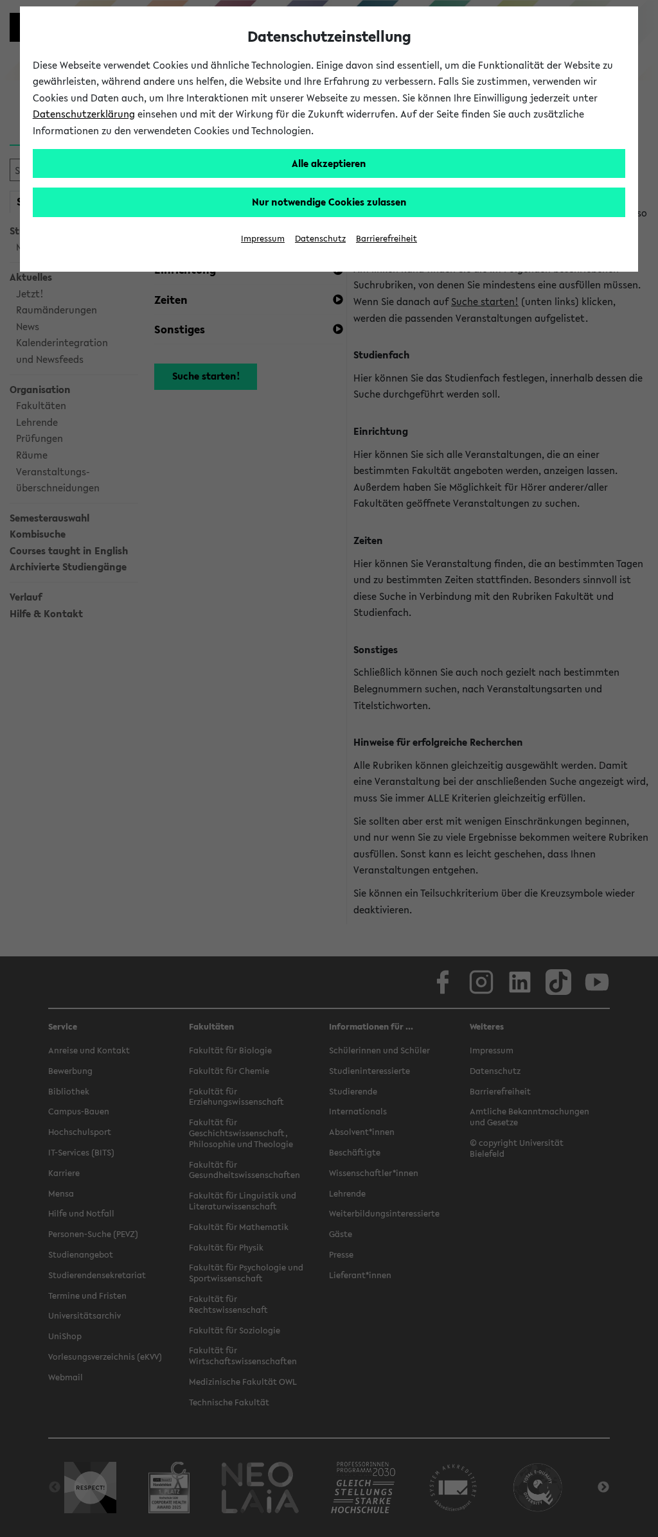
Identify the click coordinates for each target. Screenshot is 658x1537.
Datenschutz (320, 239)
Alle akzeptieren (329, 163)
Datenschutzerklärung (84, 114)
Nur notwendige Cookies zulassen (329, 202)
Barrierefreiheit (386, 239)
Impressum (263, 239)
